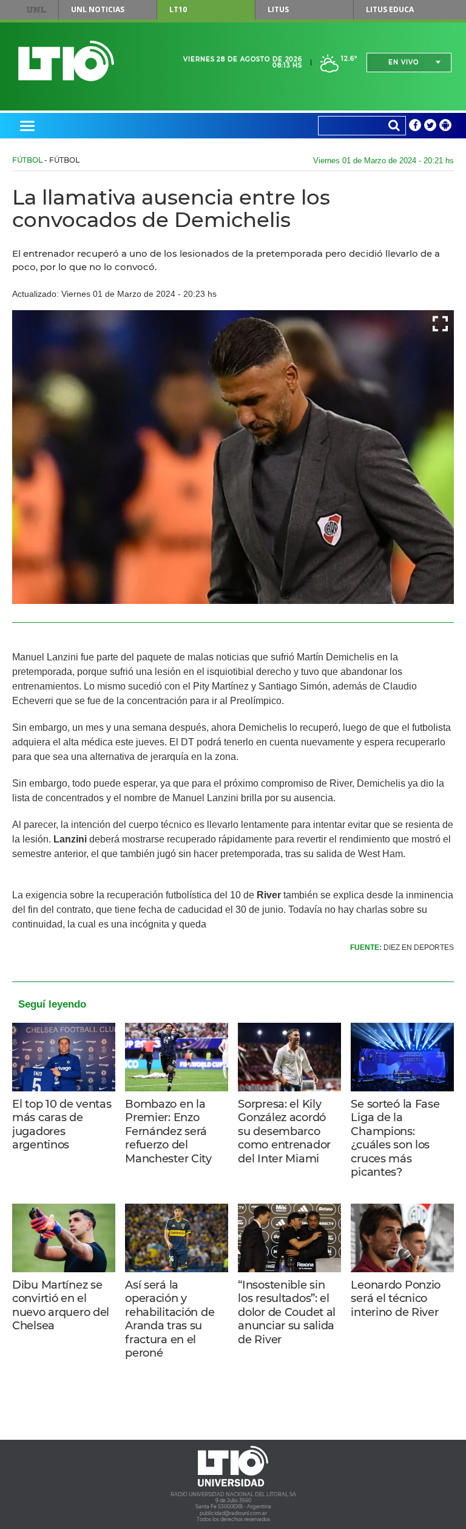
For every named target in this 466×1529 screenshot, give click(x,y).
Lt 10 (66, 61)
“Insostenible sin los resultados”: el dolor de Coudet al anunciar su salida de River (287, 1312)
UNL (36, 9)
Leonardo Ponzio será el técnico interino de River (396, 1298)
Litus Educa (390, 9)
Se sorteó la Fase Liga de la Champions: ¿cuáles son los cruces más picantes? (395, 1138)
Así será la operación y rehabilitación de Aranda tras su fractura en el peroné (169, 1319)
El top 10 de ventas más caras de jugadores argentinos (62, 1124)
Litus (278, 9)
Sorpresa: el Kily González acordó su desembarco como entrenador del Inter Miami (284, 1131)
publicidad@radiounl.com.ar (233, 1513)
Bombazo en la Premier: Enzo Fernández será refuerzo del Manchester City (168, 1131)
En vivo (403, 62)
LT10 (178, 9)
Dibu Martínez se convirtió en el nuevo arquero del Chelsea (60, 1305)
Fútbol (27, 159)
